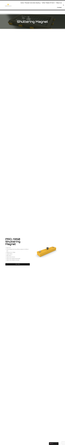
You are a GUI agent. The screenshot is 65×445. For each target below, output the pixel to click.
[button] (63, 5)
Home (22, 2)
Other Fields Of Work (48, 2)
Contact (59, 7)
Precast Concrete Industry (32, 2)
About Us (59, 2)
